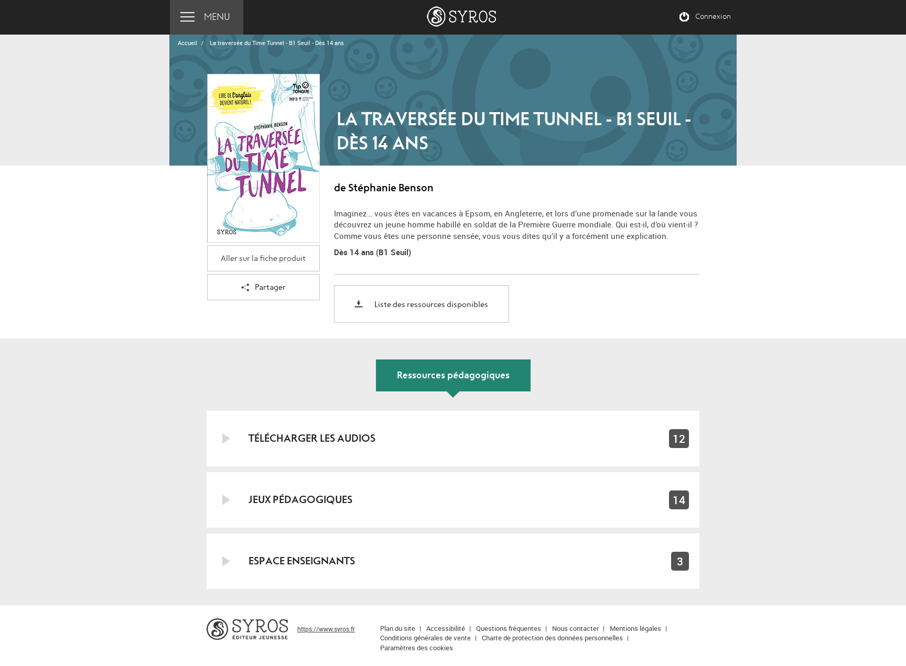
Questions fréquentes (508, 628)
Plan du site (397, 628)
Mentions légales (635, 628)
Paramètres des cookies (416, 647)
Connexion (713, 17)
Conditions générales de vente (425, 637)
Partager (270, 287)
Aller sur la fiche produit (263, 258)
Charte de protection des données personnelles (552, 637)
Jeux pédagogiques (300, 500)
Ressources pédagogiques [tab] (453, 375)
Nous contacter (575, 628)
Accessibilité (445, 628)
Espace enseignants (302, 561)
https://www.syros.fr (326, 629)
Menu (217, 17)
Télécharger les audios (312, 438)
